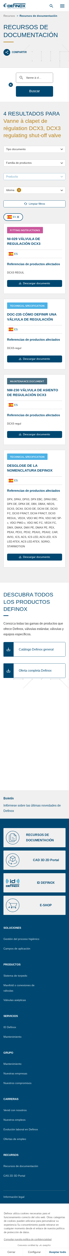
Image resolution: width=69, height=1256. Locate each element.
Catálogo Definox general (36, 649)
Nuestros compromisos (17, 1083)
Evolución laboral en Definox (20, 1129)
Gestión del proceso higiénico (21, 938)
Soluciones (12, 927)
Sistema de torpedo (15, 975)
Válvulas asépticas (14, 1000)
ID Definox (9, 1027)
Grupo (8, 1052)
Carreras (10, 1099)
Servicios (10, 1016)
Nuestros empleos (14, 1119)
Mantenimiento (12, 1036)
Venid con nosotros (15, 1110)
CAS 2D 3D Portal (14, 1175)
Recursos (10, 1154)
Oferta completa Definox (35, 670)
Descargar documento (36, 283)
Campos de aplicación (16, 948)
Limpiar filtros (37, 203)
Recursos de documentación (20, 1166)
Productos (12, 964)
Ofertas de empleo (14, 1139)
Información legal (13, 1196)
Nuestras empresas (15, 1073)
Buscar (34, 91)
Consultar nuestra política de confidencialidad (28, 1239)
